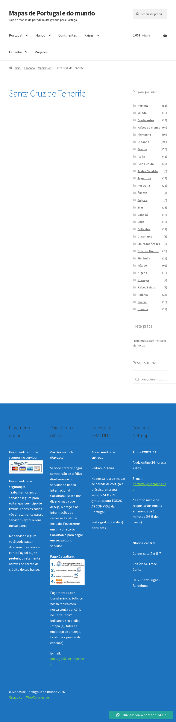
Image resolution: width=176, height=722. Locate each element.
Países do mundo (149, 127)
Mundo (40, 35)
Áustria (142, 193)
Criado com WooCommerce (29, 697)
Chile (141, 222)
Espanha (15, 52)
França (142, 149)
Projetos (41, 52)
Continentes (67, 35)
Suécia (142, 302)
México (142, 265)
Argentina (144, 178)
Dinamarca (145, 236)
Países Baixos (147, 287)
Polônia (143, 295)
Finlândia (144, 258)
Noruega (143, 280)
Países (89, 35)
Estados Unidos (148, 251)
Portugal (15, 35)
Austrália (144, 185)
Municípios (45, 68)
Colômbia (144, 229)
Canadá (143, 215)
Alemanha (144, 134)
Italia (141, 156)
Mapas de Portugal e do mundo (52, 13)
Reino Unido (146, 164)
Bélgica (142, 200)
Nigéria (142, 273)
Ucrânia (143, 309)
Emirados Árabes (149, 244)
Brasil (141, 207)
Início (17, 68)
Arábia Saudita (148, 171)
